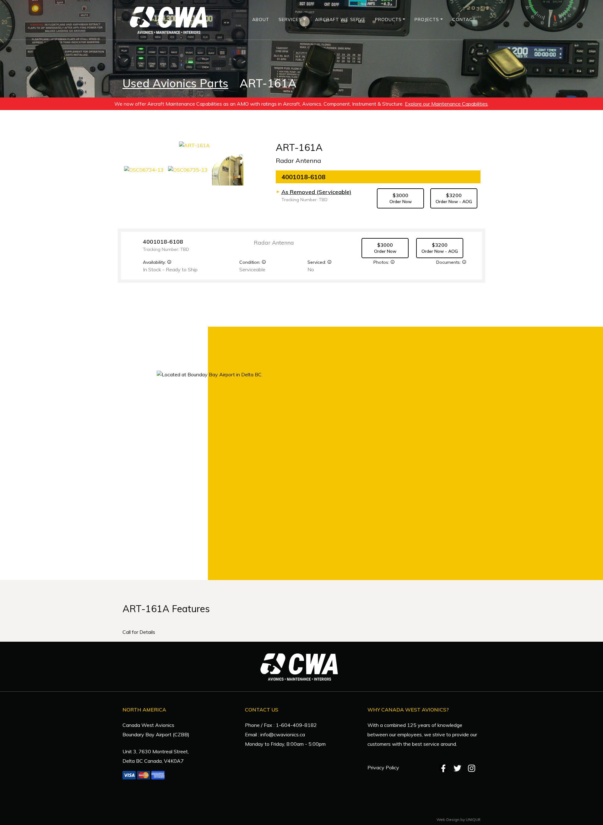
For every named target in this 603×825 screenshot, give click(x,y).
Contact (464, 19)
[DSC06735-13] (188, 169)
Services (290, 19)
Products (388, 19)
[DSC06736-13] (227, 169)
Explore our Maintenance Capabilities (446, 104)
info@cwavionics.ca (282, 734)
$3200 (454, 198)
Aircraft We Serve (340, 19)
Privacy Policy (383, 767)
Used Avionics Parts (175, 83)
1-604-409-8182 (296, 725)
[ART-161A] (194, 147)
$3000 (400, 198)
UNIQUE (473, 819)
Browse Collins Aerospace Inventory (393, 439)
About (260, 19)
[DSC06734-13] (144, 169)
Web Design (448, 819)
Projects (427, 19)
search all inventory (393, 542)
